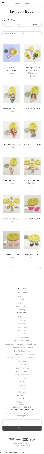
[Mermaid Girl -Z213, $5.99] (11, 130)
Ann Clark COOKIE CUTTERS (22, 375)
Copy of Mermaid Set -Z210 (32, 181)
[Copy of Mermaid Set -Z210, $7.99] (32, 166)
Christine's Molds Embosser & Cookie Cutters (22, 344)
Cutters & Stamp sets (22, 371)
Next (38, 268)
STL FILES (22, 389)
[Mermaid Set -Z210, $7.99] (11, 204)
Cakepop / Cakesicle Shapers (22, 348)
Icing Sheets (22, 327)
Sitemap (22, 310)
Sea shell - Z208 (32, 219)
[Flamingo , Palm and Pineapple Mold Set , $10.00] (32, 53)
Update (35, 25)
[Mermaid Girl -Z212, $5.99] (32, 130)
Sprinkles (22, 378)
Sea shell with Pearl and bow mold (12, 68)
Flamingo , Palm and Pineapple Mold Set (32, 70)
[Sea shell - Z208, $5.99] (32, 204)
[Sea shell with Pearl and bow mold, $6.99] (11, 53)
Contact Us (22, 296)
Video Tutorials (22, 293)
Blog (22, 300)
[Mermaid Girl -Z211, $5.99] (11, 166)
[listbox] (17, 33)
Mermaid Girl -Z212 (32, 144)
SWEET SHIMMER (22, 365)
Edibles (22, 392)
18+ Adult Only (22, 395)
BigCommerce (26, 443)
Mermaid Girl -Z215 (11, 109)
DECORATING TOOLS (22, 368)
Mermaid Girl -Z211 (11, 180)
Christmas (22, 320)
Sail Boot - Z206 (32, 255)
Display (22, 382)
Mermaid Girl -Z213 (11, 144)
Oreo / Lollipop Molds (22, 351)
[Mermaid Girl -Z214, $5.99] (32, 94)
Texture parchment (22, 334)
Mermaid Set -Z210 (11, 219)
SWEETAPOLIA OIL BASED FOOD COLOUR (22, 358)
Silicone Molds (22, 331)
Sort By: (6, 33)
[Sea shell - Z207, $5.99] (11, 240)
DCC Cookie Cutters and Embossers (22, 354)
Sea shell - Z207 (11, 255)
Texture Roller (22, 361)
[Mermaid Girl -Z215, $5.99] (11, 94)
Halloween (22, 317)
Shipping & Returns (22, 303)
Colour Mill (22, 385)
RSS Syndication (22, 306)
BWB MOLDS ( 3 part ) (22, 341)
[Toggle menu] (3, 3)
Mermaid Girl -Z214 (32, 109)
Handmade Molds (22, 337)
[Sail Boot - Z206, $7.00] (32, 240)
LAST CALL (22, 324)
